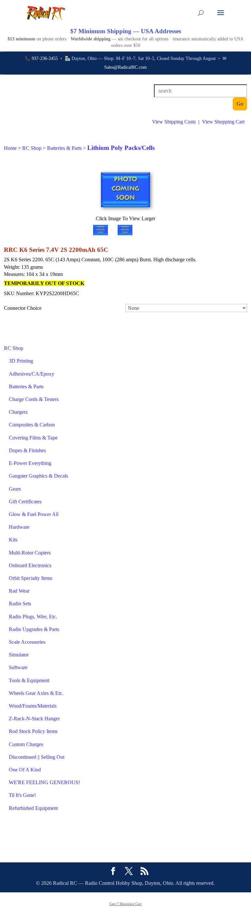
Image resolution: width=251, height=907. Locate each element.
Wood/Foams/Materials (33, 706)
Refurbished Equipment (33, 808)
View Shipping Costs (174, 121)
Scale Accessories (27, 642)
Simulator (19, 654)
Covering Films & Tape (33, 437)
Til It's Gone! (22, 795)
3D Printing (21, 361)
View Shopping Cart (223, 121)
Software (18, 667)
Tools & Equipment (29, 680)
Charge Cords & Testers (34, 399)
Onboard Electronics (30, 565)
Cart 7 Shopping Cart (125, 904)
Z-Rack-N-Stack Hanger (34, 718)
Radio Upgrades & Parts (34, 629)
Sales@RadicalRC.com (125, 67)
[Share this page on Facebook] (113, 871)
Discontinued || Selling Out (36, 757)
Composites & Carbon (32, 424)
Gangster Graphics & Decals (38, 476)
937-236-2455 (45, 58)
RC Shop (13, 348)
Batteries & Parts (26, 386)
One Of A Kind (25, 769)
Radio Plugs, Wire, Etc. (33, 616)
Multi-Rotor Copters (30, 552)
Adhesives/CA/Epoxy (31, 374)
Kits (13, 539)
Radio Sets (20, 603)
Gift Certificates (25, 501)
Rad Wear (19, 591)
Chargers (18, 412)
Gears (15, 489)
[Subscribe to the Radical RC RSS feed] (144, 871)
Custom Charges (26, 744)
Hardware (19, 527)
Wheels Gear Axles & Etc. (36, 693)
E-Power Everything (30, 463)
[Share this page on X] (129, 871)
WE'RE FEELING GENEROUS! (44, 782)
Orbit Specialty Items (30, 578)
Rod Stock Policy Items (33, 731)
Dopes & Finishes (27, 450)
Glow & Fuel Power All (34, 514)
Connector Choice (23, 308)
